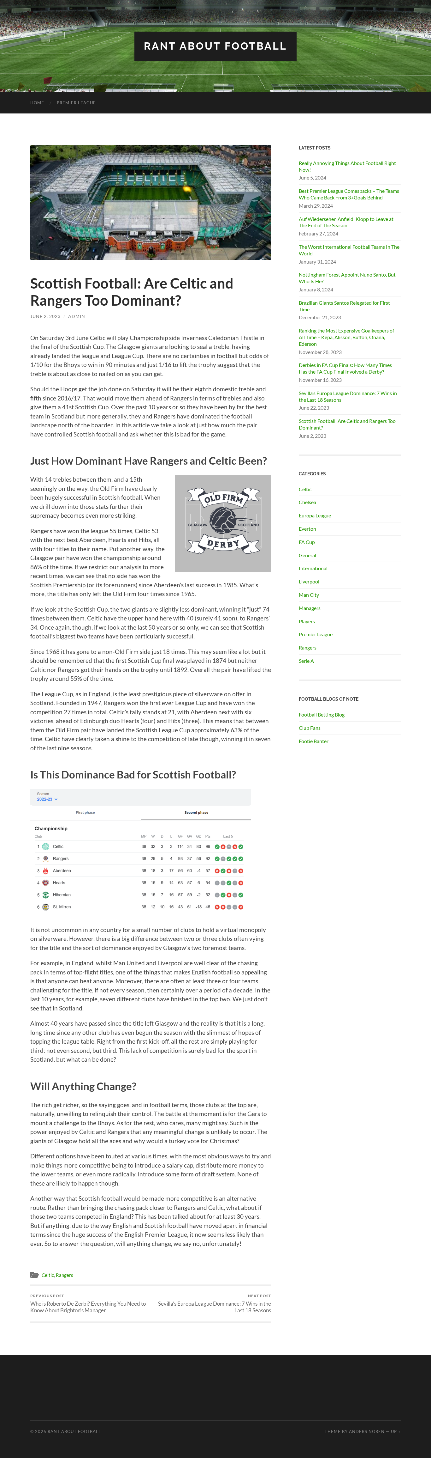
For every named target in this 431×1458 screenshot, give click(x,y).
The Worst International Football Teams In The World (349, 250)
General (307, 555)
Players (307, 621)
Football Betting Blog (322, 714)
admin (76, 316)
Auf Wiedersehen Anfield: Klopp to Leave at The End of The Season (346, 222)
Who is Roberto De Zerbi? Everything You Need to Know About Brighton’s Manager (88, 1303)
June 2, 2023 (45, 316)
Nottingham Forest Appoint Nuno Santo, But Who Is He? (347, 277)
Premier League (76, 102)
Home (37, 102)
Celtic (48, 1275)
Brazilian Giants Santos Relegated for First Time (344, 306)
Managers (310, 608)
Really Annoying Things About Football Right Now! (347, 166)
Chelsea (307, 502)
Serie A (306, 661)
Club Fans (310, 728)
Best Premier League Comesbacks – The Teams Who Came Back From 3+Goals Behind (349, 194)
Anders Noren (367, 1431)
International (313, 568)
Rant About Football (215, 46)
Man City (309, 595)
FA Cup (307, 542)
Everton (307, 529)
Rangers (64, 1275)
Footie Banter (313, 741)
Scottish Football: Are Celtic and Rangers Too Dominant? (347, 424)
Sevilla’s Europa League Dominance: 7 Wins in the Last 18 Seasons (214, 1303)
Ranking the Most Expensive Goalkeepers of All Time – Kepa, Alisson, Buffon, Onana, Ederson (346, 337)
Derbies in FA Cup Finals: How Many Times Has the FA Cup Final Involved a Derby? (345, 368)
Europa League (315, 515)
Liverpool (309, 581)
